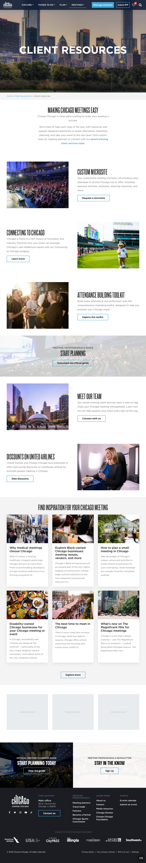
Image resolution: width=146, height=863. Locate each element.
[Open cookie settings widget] (141, 858)
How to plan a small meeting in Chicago (115, 549)
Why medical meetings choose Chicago (26, 549)
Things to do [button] (45, 5)
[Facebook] (9, 812)
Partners (77, 811)
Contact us (49, 813)
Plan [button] (62, 5)
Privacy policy (88, 852)
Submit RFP (123, 5)
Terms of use (123, 852)
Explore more (73, 674)
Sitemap (135, 852)
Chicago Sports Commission (80, 820)
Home (10, 96)
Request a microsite (93, 198)
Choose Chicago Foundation (104, 818)
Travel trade (79, 807)
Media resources (104, 808)
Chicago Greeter (104, 812)
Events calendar (128, 800)
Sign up (109, 770)
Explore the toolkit (92, 317)
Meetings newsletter (102, 5)
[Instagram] (20, 812)
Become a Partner (82, 815)
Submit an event (128, 804)
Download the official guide (73, 363)
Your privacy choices (106, 852)
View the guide (36, 770)
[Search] (140, 5)
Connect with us (91, 418)
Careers (100, 804)
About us (101, 800)
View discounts (20, 478)
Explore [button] (27, 5)
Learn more (18, 258)
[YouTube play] (26, 812)
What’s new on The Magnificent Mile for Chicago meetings (115, 627)
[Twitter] (15, 812)
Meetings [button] (77, 5)
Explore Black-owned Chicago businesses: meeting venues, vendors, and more (70, 553)
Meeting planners (23, 96)
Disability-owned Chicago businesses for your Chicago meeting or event (27, 629)
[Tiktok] (31, 812)
